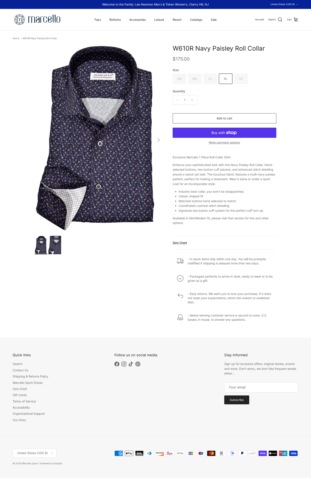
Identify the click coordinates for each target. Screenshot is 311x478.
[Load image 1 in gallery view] (99, 138)
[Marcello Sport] (37, 19)
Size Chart (180, 243)
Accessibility (21, 407)
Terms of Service (24, 401)
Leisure (159, 19)
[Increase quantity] (193, 100)
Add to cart (224, 118)
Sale (214, 19)
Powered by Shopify (51, 463)
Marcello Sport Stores (28, 382)
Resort (177, 19)
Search (17, 364)
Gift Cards (20, 395)
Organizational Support (29, 413)
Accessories (137, 19)
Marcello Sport (30, 463)
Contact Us (20, 370)
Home (16, 38)
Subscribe (237, 400)
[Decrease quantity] (176, 100)
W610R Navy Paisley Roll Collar (40, 38)
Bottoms (115, 19)
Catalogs (196, 19)
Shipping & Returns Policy (30, 376)
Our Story (19, 420)
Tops (97, 19)
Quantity (179, 91)
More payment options (224, 142)
